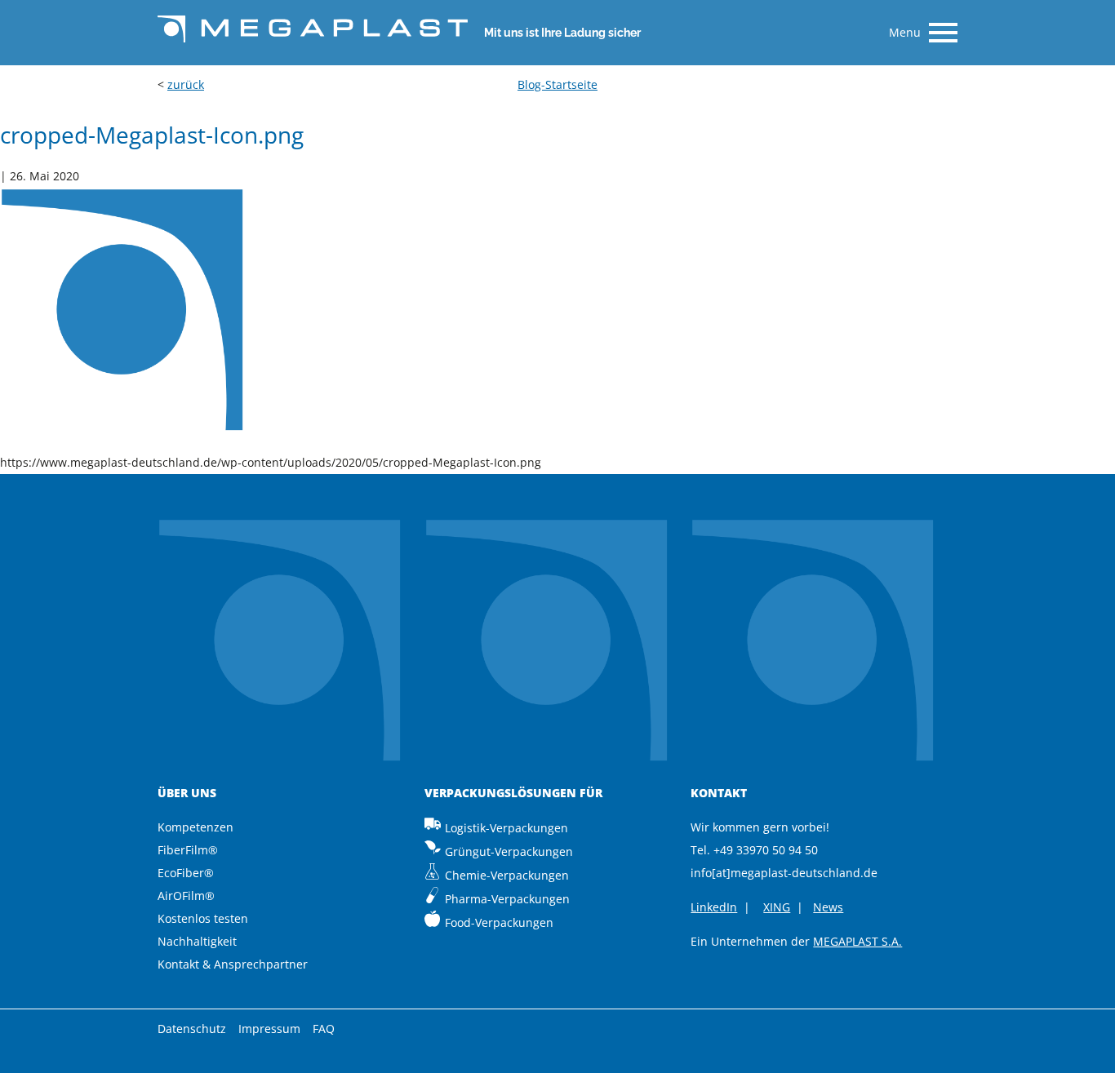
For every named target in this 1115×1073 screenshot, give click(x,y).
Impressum (269, 1028)
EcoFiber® (186, 872)
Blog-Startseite (557, 84)
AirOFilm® (186, 895)
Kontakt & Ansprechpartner (233, 964)
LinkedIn (714, 907)
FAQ (324, 1028)
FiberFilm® (188, 850)
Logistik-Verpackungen (506, 828)
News (828, 907)
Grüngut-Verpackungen (509, 851)
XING (776, 907)
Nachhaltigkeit (197, 941)
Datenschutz (192, 1028)
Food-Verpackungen (499, 922)
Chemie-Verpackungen (507, 875)
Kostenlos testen (203, 918)
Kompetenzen (195, 827)
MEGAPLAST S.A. (857, 941)
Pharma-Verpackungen (507, 899)
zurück (185, 84)
